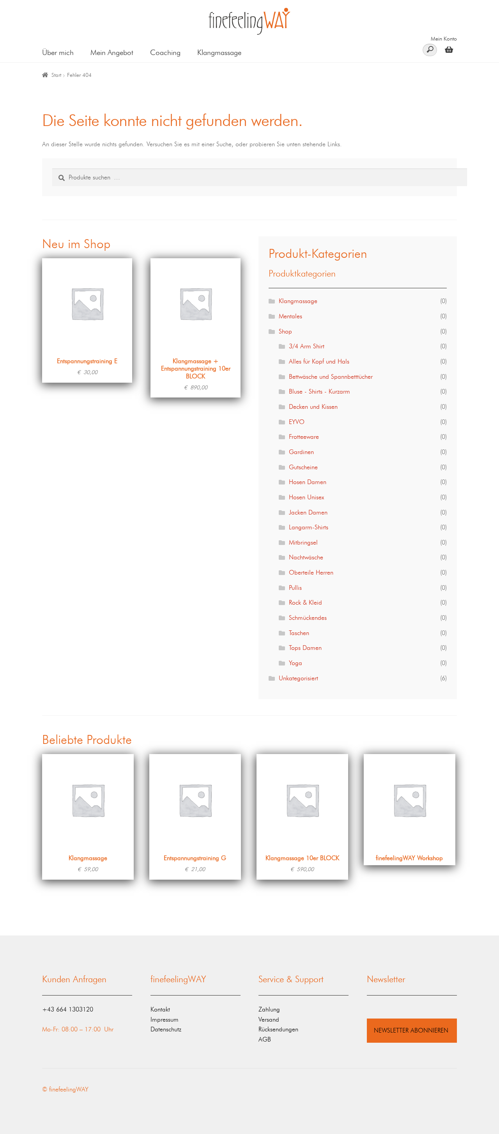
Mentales (290, 316)
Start (56, 75)
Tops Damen (305, 647)
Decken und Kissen (313, 406)
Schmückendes (308, 617)
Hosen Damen (307, 482)
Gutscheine (303, 467)
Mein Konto (444, 38)
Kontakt (160, 1009)
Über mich (58, 52)
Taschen (299, 633)
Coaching (165, 52)
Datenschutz (165, 1029)
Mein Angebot (111, 52)
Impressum (164, 1019)
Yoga (295, 663)
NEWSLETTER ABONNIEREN (411, 1030)
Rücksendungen (278, 1029)
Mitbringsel (303, 542)
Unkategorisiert (298, 678)
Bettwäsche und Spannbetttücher (331, 376)
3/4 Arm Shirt (306, 346)
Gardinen (301, 452)
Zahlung (269, 1009)
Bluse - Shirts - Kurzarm (319, 391)
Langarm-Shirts (308, 527)
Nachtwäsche (306, 557)
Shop (285, 331)
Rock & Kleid (305, 602)
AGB (264, 1039)
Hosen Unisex (306, 497)
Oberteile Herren (311, 572)
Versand (268, 1019)
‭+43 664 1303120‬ (67, 1009)
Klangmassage (219, 52)
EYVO (296, 422)
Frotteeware (304, 436)
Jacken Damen (308, 512)
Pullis (295, 587)
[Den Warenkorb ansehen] (447, 49)
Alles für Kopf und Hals (319, 361)
